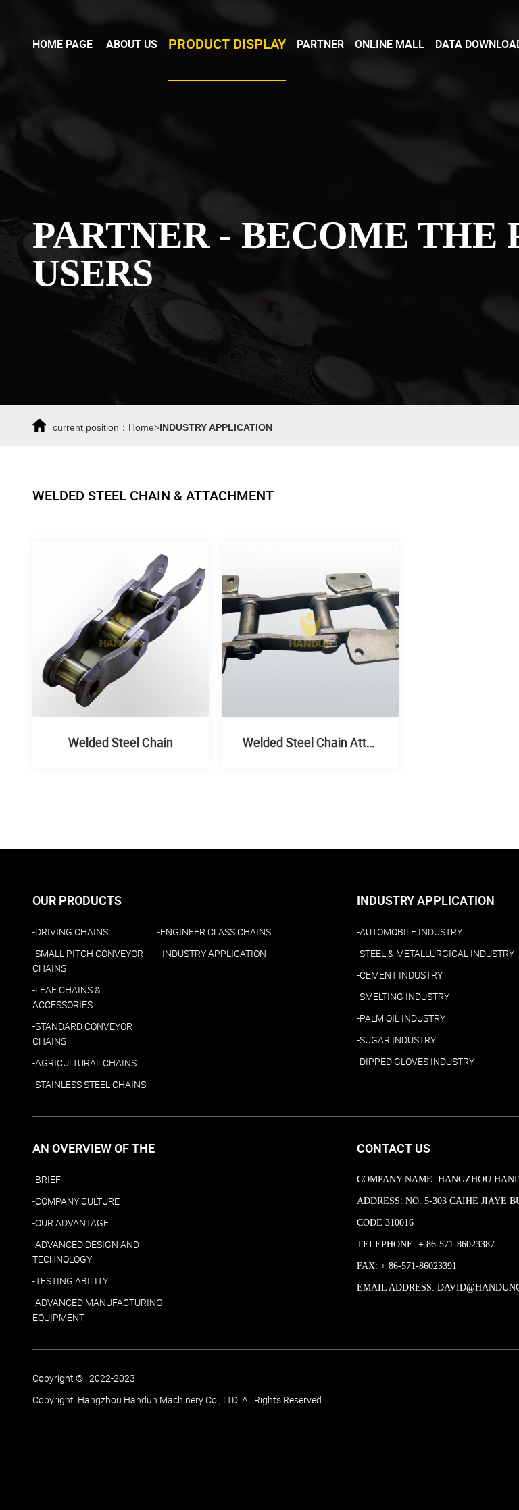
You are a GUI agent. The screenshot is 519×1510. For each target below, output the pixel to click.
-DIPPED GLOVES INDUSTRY (415, 1061)
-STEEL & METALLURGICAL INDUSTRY (435, 953)
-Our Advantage (70, 1223)
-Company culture (76, 1201)
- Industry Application (211, 953)
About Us (131, 44)
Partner (320, 44)
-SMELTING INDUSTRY (403, 997)
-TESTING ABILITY (70, 1281)
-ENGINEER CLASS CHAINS (214, 932)
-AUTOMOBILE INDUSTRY (409, 932)
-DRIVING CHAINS (70, 932)
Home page (62, 44)
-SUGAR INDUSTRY (396, 1040)
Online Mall (389, 44)
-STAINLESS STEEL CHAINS (89, 1084)
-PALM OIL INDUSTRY (401, 1018)
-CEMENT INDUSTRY (400, 975)
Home (141, 427)
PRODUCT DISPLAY (227, 44)
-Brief (46, 1180)
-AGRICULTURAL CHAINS (84, 1063)
